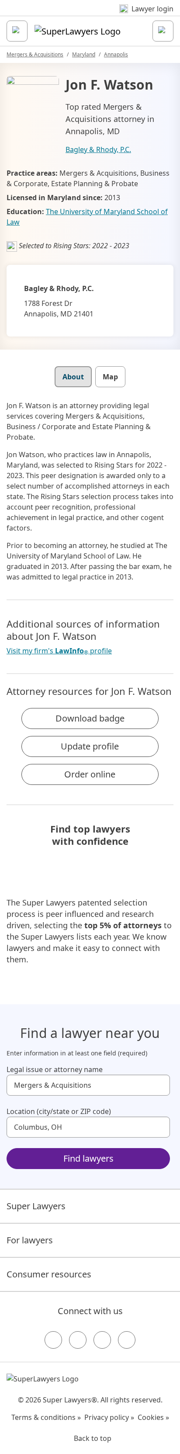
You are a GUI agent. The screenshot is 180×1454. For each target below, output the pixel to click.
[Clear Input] (159, 1085)
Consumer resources (49, 1274)
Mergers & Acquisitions (35, 54)
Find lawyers (88, 1158)
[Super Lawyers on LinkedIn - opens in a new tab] (126, 1340)
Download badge (90, 718)
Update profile (90, 746)
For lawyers (30, 1240)
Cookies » (153, 1417)
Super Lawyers (36, 1206)
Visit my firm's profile (59, 651)
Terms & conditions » (46, 1417)
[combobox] (88, 1085)
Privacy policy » (109, 1417)
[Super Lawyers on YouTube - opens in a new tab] (102, 1340)
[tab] (73, 376)
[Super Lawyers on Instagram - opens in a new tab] (78, 1340)
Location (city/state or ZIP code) (59, 1111)
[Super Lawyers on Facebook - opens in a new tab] (53, 1340)
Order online (89, 774)
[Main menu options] (17, 31)
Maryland (83, 54)
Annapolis (116, 54)
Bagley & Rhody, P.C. (98, 149)
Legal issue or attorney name (55, 1069)
